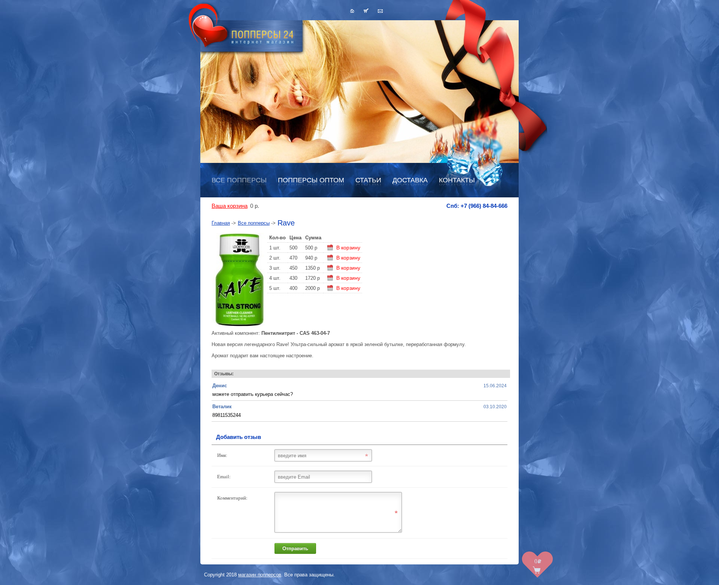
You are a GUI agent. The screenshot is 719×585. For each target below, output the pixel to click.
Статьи (368, 180)
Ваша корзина (230, 206)
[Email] (380, 10)
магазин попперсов (259, 575)
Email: (224, 476)
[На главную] (352, 10)
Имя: (222, 455)
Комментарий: (232, 497)
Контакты (457, 180)
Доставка (410, 180)
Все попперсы (239, 180)
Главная (221, 223)
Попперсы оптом (311, 180)
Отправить (295, 548)
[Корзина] (366, 10)
